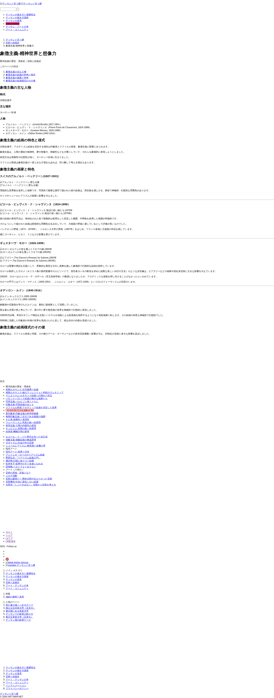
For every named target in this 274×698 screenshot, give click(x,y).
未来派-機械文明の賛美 (17, 431)
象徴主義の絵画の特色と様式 (20, 74)
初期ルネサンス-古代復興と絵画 (22, 389)
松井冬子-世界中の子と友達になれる (24, 464)
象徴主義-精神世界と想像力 (20, 410)
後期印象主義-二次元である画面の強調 (25, 416)
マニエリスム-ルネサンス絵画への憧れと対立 (29, 395)
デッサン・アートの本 (17, 26)
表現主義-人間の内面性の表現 (21, 425)
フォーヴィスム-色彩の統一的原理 (23, 422)
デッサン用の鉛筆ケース (18, 620)
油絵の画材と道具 (15, 597)
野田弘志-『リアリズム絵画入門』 (23, 458)
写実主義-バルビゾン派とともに (22, 401)
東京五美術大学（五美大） (19, 617)
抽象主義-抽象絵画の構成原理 (21, 440)
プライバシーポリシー (17, 688)
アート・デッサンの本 (17, 585)
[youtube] (20, 565)
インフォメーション (16, 685)
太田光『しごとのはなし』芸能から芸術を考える (31, 485)
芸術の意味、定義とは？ (18, 473)
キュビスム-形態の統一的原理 (21, 428)
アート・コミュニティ (17, 29)
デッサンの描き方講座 (17, 17)
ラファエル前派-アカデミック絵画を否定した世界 (31, 407)
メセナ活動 (11, 476)
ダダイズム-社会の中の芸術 (20, 443)
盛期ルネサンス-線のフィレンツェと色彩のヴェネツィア (35, 392)
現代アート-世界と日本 (17, 452)
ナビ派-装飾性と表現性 (17, 419)
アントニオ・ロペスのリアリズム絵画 (25, 455)
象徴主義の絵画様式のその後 (20, 80)
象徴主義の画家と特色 (17, 77)
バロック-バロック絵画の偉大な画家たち (27, 398)
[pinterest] (7, 560)
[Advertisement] (85, 358)
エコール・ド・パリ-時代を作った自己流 (27, 437)
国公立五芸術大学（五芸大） (20, 608)
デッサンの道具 (14, 20)
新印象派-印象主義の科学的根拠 (22, 413)
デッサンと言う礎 (9, 694)
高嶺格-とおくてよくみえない (21, 467)
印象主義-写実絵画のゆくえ (20, 404)
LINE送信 (10, 541)
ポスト (9, 532)
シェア (9, 535)
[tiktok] (17, 562)
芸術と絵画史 (12, 23)
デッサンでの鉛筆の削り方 (19, 614)
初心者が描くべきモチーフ (19, 605)
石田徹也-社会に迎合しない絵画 (22, 482)
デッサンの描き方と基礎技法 (20, 14)
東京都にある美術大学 (17, 611)
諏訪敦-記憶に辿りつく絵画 (20, 461)
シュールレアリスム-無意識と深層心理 (25, 446)
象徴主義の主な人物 (16, 71)
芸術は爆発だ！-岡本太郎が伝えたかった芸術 (29, 479)
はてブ (9, 538)
